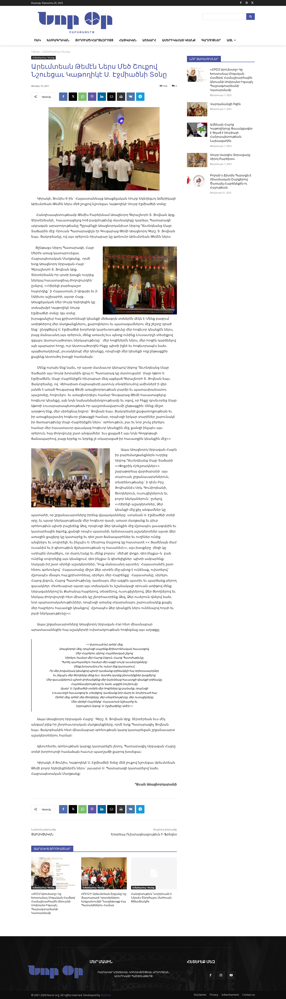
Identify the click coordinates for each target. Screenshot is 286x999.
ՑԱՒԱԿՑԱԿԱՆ (42, 834)
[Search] (250, 16)
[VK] (130, 96)
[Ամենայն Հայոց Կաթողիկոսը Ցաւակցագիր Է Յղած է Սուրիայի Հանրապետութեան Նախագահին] (197, 130)
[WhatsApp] (82, 96)
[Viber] (92, 96)
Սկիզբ (35, 51)
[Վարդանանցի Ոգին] (197, 109)
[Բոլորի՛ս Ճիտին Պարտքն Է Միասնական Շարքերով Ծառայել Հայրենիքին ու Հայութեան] (197, 180)
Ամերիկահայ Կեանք (56, 51)
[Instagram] (246, 3)
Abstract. (106, 995)
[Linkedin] (102, 96)
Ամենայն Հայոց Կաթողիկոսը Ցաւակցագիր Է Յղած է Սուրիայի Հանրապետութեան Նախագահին (231, 132)
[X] (252, 3)
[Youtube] (231, 975)
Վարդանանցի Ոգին (225, 104)
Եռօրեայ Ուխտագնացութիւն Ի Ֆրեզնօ (144, 834)
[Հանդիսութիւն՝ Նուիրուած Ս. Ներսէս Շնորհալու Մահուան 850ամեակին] (154, 873)
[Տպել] (121, 96)
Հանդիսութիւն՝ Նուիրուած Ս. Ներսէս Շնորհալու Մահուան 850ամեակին (151, 897)
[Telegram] (140, 96)
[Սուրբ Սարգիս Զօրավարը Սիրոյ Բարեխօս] (197, 160)
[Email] (111, 96)
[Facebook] (240, 3)
